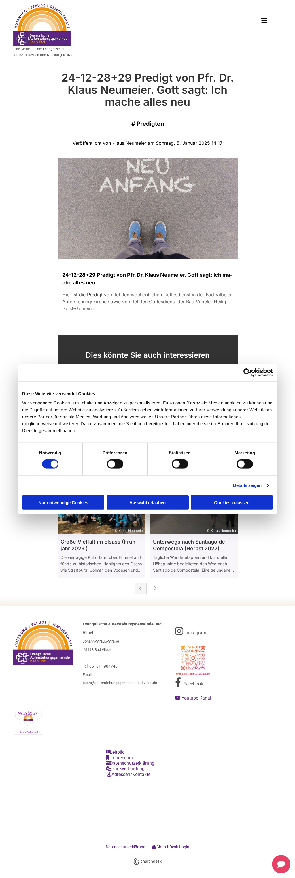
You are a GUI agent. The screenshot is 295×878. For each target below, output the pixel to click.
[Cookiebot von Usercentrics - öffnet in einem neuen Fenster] (247, 372)
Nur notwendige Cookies (63, 502)
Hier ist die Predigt (82, 294)
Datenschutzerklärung (130, 763)
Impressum (119, 757)
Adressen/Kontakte (128, 774)
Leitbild (115, 752)
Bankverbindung (125, 768)
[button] (195, 21)
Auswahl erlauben (147, 502)
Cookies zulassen (231, 502)
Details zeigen (247, 485)
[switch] (115, 464)
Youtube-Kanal (193, 698)
